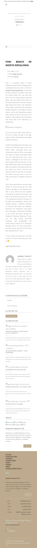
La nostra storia (11, 456)
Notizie (16, 76)
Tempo (8, 466)
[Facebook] (10, 422)
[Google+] (23, 422)
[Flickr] (23, 425)
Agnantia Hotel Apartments (14, 90)
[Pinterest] (9, 425)
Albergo (8, 464)
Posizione (9, 458)
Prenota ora (19, 22)
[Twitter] (17, 422)
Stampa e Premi (11, 460)
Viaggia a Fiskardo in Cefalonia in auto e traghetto (17, 332)
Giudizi (8, 462)
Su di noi (8, 454)
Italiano (20, 25)
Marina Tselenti (17, 74)
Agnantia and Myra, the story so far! (18, 387)
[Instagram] (17, 425)
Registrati (27, 446)
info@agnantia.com (19, 19)
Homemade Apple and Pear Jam (16, 370)
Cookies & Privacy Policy (14, 468)
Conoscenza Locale (14, 246)
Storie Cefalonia (12, 306)
